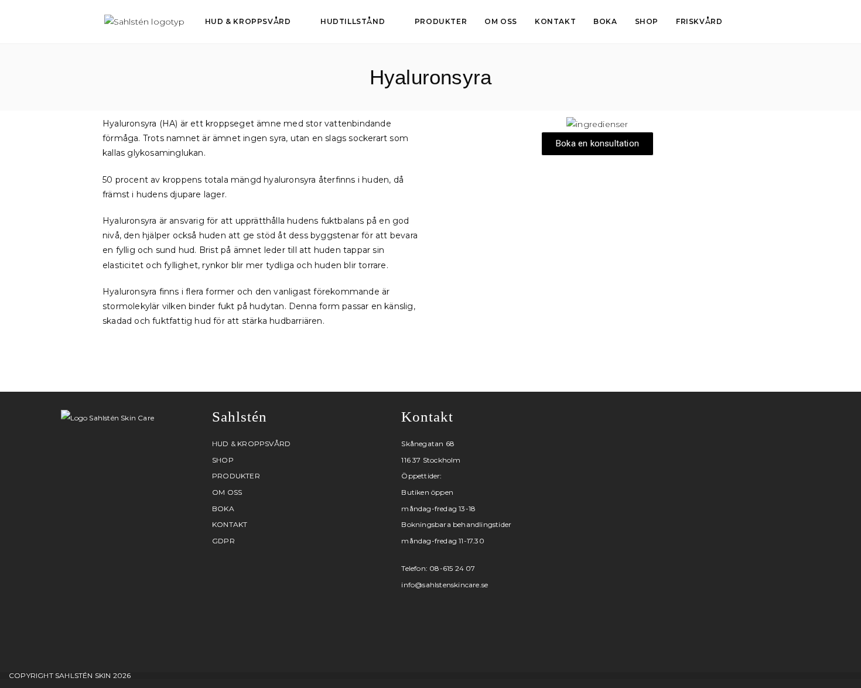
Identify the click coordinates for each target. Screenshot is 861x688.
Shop (223, 460)
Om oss (227, 492)
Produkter (236, 475)
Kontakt (229, 524)
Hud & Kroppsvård (251, 443)
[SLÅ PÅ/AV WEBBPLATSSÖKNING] (744, 21)
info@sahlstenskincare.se (444, 584)
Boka (223, 508)
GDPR (223, 540)
